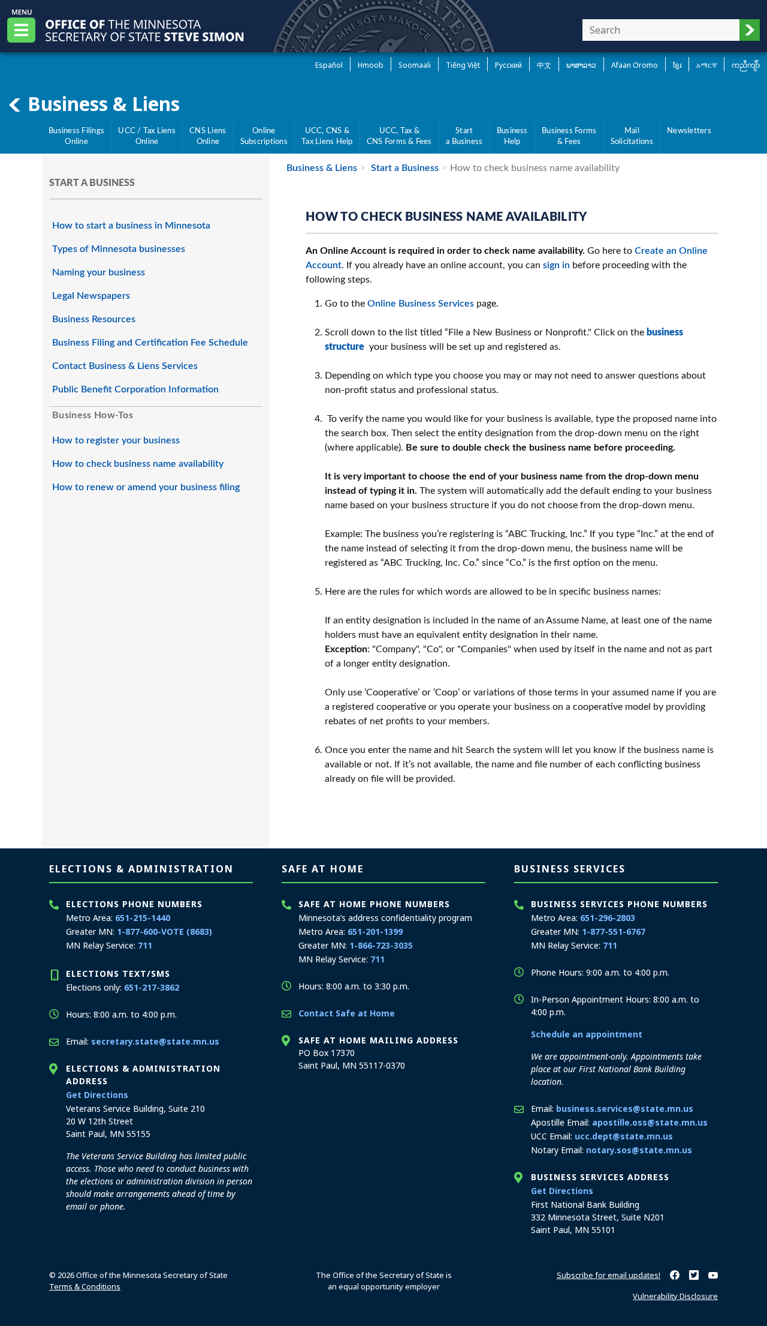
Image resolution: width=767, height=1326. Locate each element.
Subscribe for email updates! (608, 1275)
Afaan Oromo (634, 65)
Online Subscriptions (264, 136)
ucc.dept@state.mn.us (624, 1136)
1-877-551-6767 (613, 931)
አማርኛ (706, 65)
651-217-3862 (151, 987)
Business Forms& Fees (569, 136)
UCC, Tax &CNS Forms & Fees (399, 136)
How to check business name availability (138, 464)
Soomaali (414, 65)
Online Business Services (420, 303)
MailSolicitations (632, 136)
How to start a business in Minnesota (131, 225)
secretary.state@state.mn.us (155, 1041)
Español (329, 65)
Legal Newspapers (91, 296)
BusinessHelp (512, 136)
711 (145, 945)
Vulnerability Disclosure (675, 1296)
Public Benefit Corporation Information (135, 389)
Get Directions (97, 1094)
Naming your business (98, 272)
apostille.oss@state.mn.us (650, 1122)
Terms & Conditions (84, 1286)
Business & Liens (101, 103)
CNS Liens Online (207, 136)
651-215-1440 (142, 917)
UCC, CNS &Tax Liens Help (326, 136)
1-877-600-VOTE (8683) (164, 931)
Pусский (508, 65)
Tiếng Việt (463, 65)
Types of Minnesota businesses (118, 249)
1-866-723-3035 (381, 945)
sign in (556, 265)
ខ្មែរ (677, 65)
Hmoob (371, 65)
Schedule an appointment (586, 1034)
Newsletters (689, 130)
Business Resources (93, 319)
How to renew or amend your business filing (146, 487)
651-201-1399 (375, 931)
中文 (544, 65)
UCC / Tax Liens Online (147, 136)
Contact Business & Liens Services (125, 366)
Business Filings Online (76, 136)
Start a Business (404, 168)
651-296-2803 (607, 917)
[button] (749, 30)
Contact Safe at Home (346, 1013)
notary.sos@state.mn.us (639, 1150)
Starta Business (464, 136)
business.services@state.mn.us (624, 1108)
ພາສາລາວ (581, 65)
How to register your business (116, 440)
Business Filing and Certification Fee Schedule (150, 342)
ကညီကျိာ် (746, 65)
